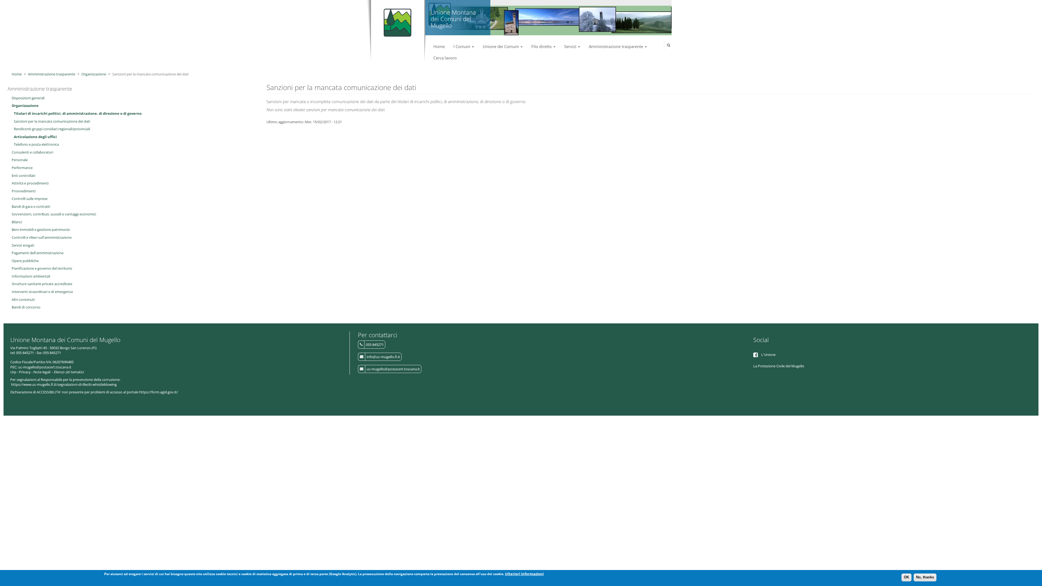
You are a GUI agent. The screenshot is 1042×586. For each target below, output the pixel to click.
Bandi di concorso (26, 307)
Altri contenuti (23, 299)
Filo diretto (542, 46)
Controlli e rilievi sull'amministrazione (42, 237)
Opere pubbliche (25, 260)
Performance (22, 167)
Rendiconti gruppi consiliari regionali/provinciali (52, 128)
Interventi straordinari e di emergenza (42, 291)
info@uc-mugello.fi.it (383, 356)
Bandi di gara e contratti (31, 206)
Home (439, 46)
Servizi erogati (23, 245)
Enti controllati (23, 175)
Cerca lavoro (445, 57)
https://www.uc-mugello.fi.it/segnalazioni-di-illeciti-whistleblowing (64, 384)
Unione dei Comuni (501, 46)
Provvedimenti (24, 191)
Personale (20, 159)
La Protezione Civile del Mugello (778, 366)
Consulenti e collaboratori (32, 152)
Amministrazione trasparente (616, 46)
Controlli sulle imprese (29, 198)
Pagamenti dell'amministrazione (37, 252)
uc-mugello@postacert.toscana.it (393, 369)
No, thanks (925, 577)
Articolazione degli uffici (35, 136)
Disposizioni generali (28, 97)
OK (906, 577)
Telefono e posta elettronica (36, 144)
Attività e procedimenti (30, 183)
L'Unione (768, 354)
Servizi (570, 46)
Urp (13, 372)
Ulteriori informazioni (524, 573)
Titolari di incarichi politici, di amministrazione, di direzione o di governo (78, 113)
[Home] (396, 20)
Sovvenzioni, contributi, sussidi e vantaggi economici (54, 214)
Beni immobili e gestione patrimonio (41, 229)
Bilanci (17, 221)
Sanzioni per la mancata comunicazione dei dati (52, 121)
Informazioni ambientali (31, 276)
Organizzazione (93, 74)
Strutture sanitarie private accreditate (42, 283)
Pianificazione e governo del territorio (42, 268)
